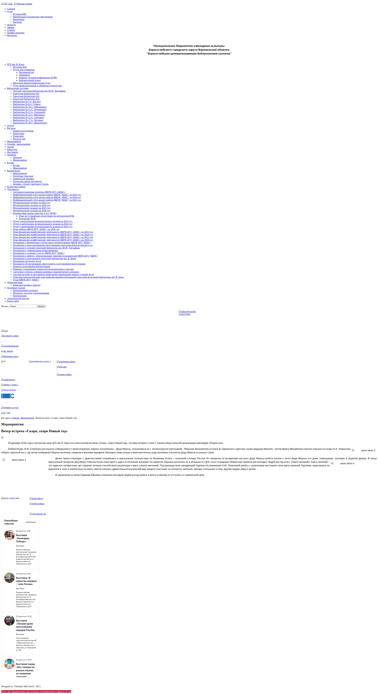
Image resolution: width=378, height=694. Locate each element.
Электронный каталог (18, 298)
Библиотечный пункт (30, 80)
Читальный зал (26, 72)
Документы (13, 189)
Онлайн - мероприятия (18, 144)
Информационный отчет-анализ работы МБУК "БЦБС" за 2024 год (47, 197)
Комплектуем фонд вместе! (26, 285)
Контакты (12, 35)
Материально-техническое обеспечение (33, 17)
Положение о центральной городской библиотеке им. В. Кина (44, 258)
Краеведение (13, 170)
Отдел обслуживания (23, 69)
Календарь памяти (16, 186)
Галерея (11, 30)
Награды (17, 22)
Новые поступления (23, 131)
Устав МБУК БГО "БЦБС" (26, 280)
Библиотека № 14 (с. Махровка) (29, 115)
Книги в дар (19, 139)
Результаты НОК (27, 218)
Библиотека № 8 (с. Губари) (27, 104)
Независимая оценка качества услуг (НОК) (34, 213)
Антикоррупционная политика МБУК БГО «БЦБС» (39, 192)
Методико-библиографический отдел (31, 83)
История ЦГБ (20, 67)
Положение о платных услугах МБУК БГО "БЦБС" (39, 253)
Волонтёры (18, 19)
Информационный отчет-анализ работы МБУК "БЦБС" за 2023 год (47, 194)
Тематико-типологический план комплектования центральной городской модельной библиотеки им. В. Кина (68, 277)
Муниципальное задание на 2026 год (31, 210)
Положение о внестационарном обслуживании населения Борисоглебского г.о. (53, 245)
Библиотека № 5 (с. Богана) (27, 101)
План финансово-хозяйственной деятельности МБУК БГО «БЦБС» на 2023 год (53, 232)
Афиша (10, 27)
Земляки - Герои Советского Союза (30, 184)
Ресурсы (11, 128)
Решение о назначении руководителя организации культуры (43, 269)
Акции (10, 147)
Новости (11, 24)
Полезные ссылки (16, 287)
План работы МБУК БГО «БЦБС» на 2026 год (36, 229)
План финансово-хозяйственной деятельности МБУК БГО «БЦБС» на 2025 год (53, 237)
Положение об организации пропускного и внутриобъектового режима (49, 264)
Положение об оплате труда (27, 261)
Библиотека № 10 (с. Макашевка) (29, 107)
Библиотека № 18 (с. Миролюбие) (30, 123)
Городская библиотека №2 (26, 96)
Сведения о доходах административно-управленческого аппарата (46, 272)
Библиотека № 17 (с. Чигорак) (28, 120)
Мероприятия (14, 141)
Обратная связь (14, 282)
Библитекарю (20, 295)
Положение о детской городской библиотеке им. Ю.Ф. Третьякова (46, 248)
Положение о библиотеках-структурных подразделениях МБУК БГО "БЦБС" (52, 242)
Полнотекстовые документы (27, 181)
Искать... (5, 306)
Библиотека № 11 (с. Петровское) (29, 109)
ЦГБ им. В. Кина (15, 64)
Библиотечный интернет (25, 290)
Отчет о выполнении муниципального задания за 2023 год (42, 221)
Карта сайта (13, 301)
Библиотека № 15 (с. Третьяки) (28, 117)
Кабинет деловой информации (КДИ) (38, 77)
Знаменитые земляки (23, 178)
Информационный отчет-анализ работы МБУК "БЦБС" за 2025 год (47, 200)
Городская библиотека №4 (26, 99)
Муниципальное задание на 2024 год (31, 205)
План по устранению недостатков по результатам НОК (46, 216)
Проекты (11, 155)
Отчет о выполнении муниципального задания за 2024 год (42, 224)
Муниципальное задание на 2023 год (31, 202)
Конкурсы (12, 149)
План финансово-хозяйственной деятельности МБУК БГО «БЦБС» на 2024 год (53, 234)
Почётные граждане (23, 176)
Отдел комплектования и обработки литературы (37, 85)
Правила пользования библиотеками (31, 266)
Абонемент (24, 75)
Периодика (18, 133)
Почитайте (18, 136)
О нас (10, 11)
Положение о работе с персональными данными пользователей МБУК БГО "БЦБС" (55, 256)
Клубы (10, 162)
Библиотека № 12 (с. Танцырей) (29, 112)
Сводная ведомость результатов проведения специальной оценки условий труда (53, 274)
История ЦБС (20, 14)
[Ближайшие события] (1, 681)
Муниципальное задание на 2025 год (31, 208)
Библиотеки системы (17, 88)
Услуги (10, 125)
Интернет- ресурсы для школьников (31, 293)
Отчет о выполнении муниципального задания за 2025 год (42, 226)
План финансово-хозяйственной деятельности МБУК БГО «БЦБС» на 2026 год (53, 240)
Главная (11, 9)
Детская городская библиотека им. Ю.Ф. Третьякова (39, 91)
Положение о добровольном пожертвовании (35, 250)
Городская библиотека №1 (26, 93)
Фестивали (12, 152)
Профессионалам (15, 32)
